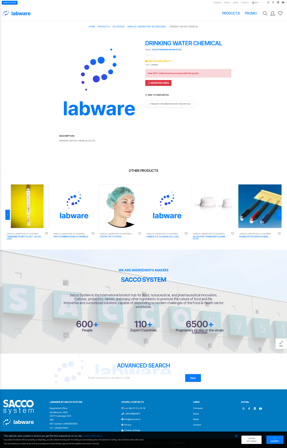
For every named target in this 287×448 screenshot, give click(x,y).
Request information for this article (171, 104)
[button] (236, 436)
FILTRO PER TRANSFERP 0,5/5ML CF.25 (209, 237)
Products (231, 13)
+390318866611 (132, 413)
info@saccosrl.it (132, 419)
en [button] (256, 2)
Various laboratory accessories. (147, 26)
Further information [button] (92, 435)
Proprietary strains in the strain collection (200, 331)
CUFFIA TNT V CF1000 (111, 236)
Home (92, 26)
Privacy (127, 424)
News (235, 2)
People (87, 330)
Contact (245, 2)
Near (193, 377)
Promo (251, 13)
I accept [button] (275, 439)
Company (217, 2)
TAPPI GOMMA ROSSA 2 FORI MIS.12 (70, 236)
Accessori (118, 26)
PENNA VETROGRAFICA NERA (253, 236)
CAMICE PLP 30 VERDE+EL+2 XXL (162, 236)
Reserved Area (159, 82)
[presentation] (7, 215)
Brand (227, 2)
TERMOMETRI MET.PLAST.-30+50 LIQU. (24, 237)
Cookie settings (132, 430)
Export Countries (143, 330)
